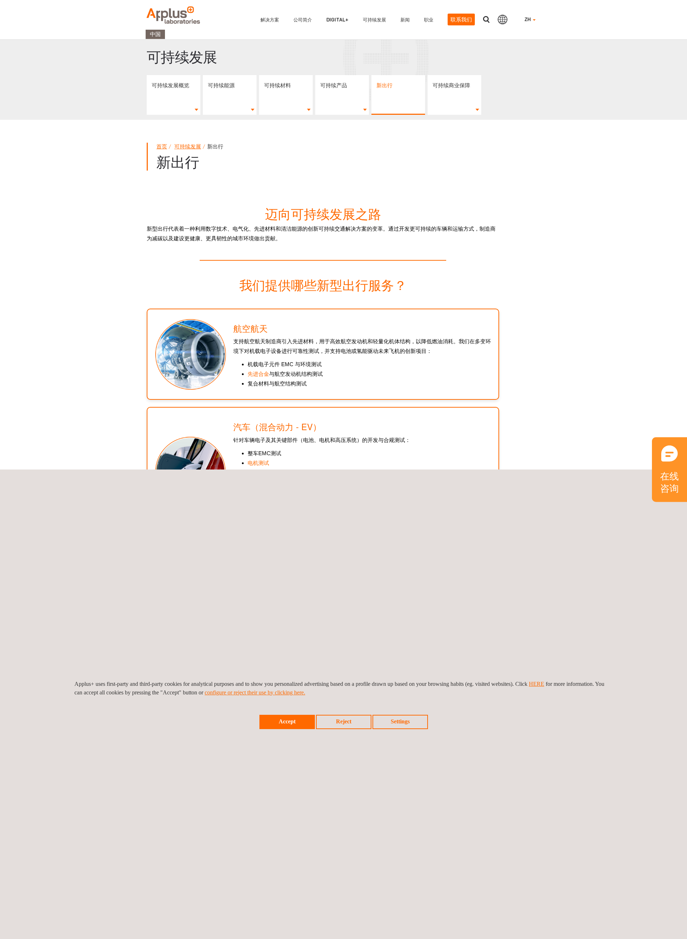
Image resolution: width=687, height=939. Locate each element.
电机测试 (258, 463)
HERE (536, 684)
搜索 (486, 19)
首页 (161, 146)
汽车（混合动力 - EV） (277, 426)
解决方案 (269, 20)
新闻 (405, 20)
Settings (400, 721)
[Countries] (503, 19)
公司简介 (302, 20)
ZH (528, 19)
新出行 (384, 85)
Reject (343, 721)
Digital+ (337, 20)
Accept (287, 721)
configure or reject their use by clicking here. (255, 692)
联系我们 (461, 19)
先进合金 (258, 374)
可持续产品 (333, 85)
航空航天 (250, 328)
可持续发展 (374, 20)
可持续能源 (221, 85)
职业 (428, 20)
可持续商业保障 (451, 85)
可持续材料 (277, 85)
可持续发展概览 (170, 85)
